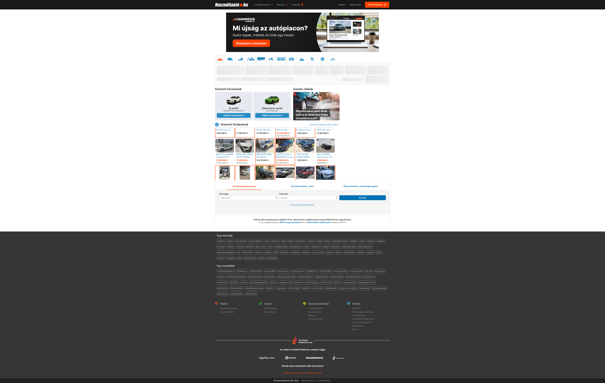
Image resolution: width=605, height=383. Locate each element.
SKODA (329, 252)
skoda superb (337, 277)
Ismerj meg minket (293, 372)
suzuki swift (255, 271)
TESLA (378, 252)
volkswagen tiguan (255, 288)
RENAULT (306, 252)
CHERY (310, 241)
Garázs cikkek (303, 89)
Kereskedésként (227, 312)
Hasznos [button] (281, 4)
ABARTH (221, 241)
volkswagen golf (225, 271)
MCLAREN (336, 247)
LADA (270, 247)
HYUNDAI (221, 247)
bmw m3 (306, 288)
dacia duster (321, 277)
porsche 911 (223, 294)
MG (238, 252)
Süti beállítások (359, 315)
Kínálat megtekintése (234, 115)
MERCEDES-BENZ (365, 247)
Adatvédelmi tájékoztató (318, 222)
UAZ (239, 258)
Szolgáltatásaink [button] (262, 4)
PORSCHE (295, 252)
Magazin (312, 315)
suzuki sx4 (317, 288)
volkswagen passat (259, 282)
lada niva (281, 288)
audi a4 (243, 282)
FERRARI (353, 241)
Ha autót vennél (315, 312)
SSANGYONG (349, 252)
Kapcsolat (356, 308)
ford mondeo (236, 288)
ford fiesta (222, 288)
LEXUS (306, 247)
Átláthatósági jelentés (362, 322)
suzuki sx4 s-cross (348, 288)
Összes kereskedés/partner (303, 204)
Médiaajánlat (358, 325)
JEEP (257, 247)
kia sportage (349, 282)
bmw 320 (298, 282)
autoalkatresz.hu (308, 381)
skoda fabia (269, 271)
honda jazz (364, 288)
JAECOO (250, 247)
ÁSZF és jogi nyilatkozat (291, 222)
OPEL (276, 252)
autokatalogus (324, 381)
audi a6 (274, 282)
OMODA (268, 252)
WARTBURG (272, 258)
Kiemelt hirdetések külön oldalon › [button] (324, 124)
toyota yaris (325, 271)
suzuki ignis (294, 288)
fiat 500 (368, 271)
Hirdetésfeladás (375, 4)
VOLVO (261, 258)
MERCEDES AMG (349, 247)
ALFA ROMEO (241, 241)
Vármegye (224, 193)
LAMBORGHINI (281, 247)
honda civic (283, 271)
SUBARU (360, 252)
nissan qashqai (379, 288)
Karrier (355, 329)
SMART (338, 252)
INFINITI (231, 247)
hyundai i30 (242, 271)
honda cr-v (312, 271)
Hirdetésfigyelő (271, 308)
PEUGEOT (284, 252)
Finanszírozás (270, 312)
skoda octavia (340, 271)
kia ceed (233, 282)
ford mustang (255, 277)
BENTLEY (275, 241)
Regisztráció (355, 4)
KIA (263, 247)
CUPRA (319, 241)
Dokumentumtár (315, 318)
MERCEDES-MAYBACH (226, 252)
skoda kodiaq (312, 282)
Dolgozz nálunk (314, 372)
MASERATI (316, 247)
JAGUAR (240, 247)
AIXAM (230, 241)
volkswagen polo (366, 282)
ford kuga (222, 282)
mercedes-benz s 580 (286, 277)
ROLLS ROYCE (318, 252)
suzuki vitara (298, 271)
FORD (362, 241)
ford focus (380, 271)
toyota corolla (305, 277)
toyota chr (326, 282)
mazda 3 (270, 288)
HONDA (370, 241)
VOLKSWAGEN (250, 258)
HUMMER (380, 241)
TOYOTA (221, 258)
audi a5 (337, 282)
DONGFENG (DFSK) (340, 241)
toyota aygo (251, 294)
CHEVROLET (300, 241)
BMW (290, 241)
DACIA (327, 241)
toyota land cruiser (236, 277)
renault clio (286, 282)
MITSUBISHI (247, 252)
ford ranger (331, 288)
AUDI (267, 241)
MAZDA (326, 247)
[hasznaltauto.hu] (231, 4)
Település (296, 4)
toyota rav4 (369, 277)
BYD (283, 241)
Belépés (342, 4)
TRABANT (231, 258)
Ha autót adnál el (315, 308)
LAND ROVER (295, 247)
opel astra (269, 277)
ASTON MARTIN (255, 241)
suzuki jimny (236, 294)
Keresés (362, 197)
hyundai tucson (353, 277)
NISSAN (258, 252)
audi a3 (221, 277)
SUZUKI (370, 252)
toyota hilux (356, 271)
